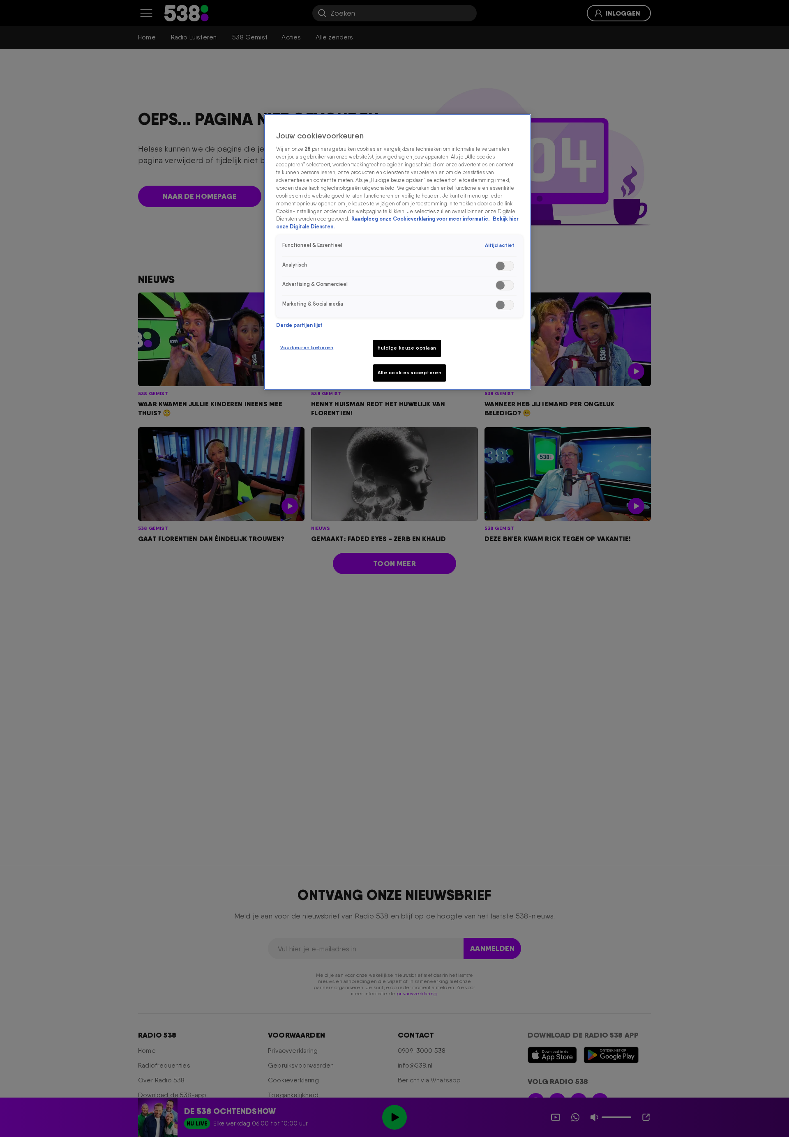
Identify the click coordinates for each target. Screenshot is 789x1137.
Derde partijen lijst (299, 325)
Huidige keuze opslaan (407, 348)
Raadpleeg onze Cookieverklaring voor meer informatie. (421, 219)
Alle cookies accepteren (409, 372)
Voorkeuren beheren (306, 347)
